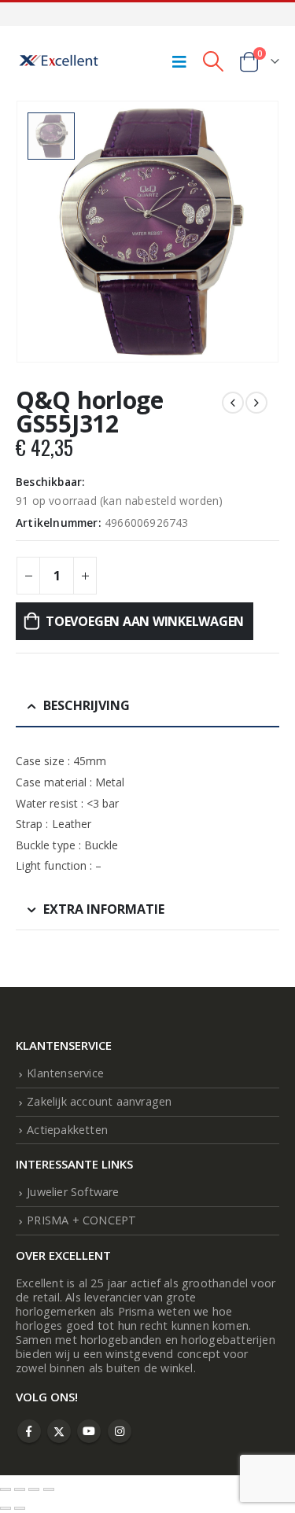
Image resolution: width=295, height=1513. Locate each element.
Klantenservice (65, 1073)
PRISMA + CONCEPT (81, 1220)
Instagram (119, 1431)
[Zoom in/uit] (5, 1489)
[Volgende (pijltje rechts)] (19, 1508)
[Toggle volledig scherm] (19, 1489)
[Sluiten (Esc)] (48, 1489)
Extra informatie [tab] (103, 909)
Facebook (29, 1431)
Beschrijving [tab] (86, 705)
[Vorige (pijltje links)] (5, 1508)
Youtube (89, 1431)
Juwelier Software (73, 1191)
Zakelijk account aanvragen (99, 1101)
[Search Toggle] (213, 61)
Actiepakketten (67, 1129)
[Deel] (33, 1489)
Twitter (59, 1431)
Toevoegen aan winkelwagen (145, 621)
